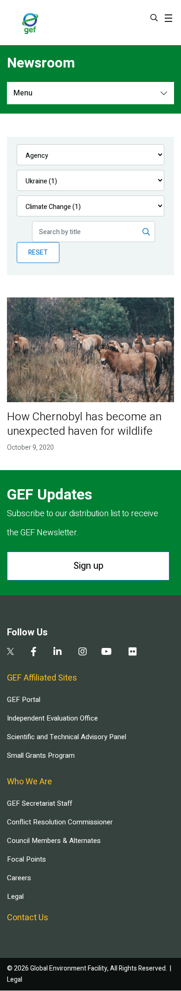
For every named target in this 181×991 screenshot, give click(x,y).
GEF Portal (23, 699)
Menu (22, 93)
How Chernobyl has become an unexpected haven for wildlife (84, 424)
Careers (19, 878)
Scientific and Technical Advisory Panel (66, 737)
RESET (38, 252)
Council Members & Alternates (54, 841)
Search (154, 17)
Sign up (88, 566)
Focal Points (26, 859)
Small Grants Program (41, 755)
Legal (15, 896)
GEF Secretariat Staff (39, 803)
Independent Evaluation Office (52, 718)
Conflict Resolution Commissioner (60, 822)
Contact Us (27, 917)
